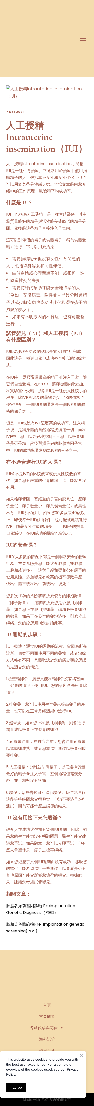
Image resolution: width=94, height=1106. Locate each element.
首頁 (47, 1005)
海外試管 (47, 1039)
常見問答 (47, 1016)
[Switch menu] (83, 39)
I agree (16, 1087)
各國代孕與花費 (44, 1028)
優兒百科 (47, 1050)
